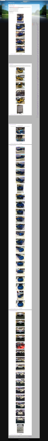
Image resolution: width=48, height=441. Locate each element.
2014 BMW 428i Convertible (38, 103)
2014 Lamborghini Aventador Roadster (38, 81)
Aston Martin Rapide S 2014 (38, 79)
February (38, 24)
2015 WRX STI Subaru (38, 26)
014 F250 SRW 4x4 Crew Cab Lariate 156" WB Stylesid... (38, 73)
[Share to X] (20, 114)
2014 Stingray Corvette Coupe (12, 145)
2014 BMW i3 (37, 110)
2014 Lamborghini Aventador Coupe (38, 84)
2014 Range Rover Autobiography (38, 96)
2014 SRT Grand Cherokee (38, 47)
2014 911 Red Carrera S (38, 114)
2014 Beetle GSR (37, 28)
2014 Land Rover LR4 (37, 93)
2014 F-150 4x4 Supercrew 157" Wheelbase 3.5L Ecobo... (38, 68)
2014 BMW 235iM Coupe (38, 106)
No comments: (17, 114)
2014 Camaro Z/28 (38, 38)
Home (19, 436)
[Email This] (19, 114)
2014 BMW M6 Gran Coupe (38, 108)
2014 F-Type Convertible (38, 98)
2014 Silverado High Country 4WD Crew (38, 43)
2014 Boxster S (38, 100)
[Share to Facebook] (21, 114)
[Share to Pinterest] (21, 114)
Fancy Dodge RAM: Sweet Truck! (38, 49)
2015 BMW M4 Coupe (38, 112)
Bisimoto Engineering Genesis (12, 124)
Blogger (28, 439)
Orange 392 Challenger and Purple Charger (38, 52)
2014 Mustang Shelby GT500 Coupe (38, 58)
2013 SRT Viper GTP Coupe (38, 56)
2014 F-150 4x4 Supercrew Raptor (38, 64)
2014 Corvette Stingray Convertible (38, 36)
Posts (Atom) (13, 437)
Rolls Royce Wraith (37, 77)
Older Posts (29, 436)
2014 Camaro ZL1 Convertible (38, 41)
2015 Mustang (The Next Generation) (38, 61)
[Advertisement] (20, 59)
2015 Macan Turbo (38, 87)
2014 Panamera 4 (38, 101)
